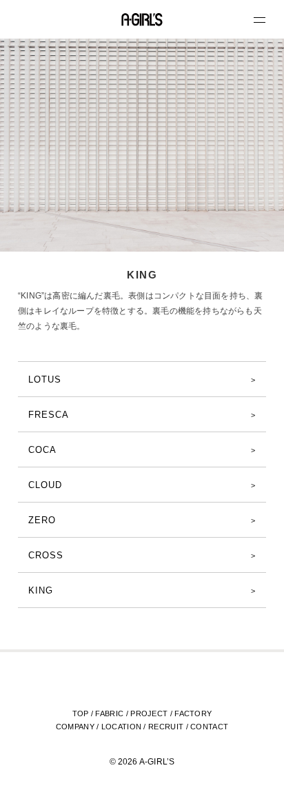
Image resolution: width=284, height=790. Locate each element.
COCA (42, 450)
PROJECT (149, 713)
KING (40, 590)
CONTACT (209, 726)
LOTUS (44, 379)
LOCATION (121, 726)
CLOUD (45, 485)
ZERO (42, 520)
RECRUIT (165, 726)
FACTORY (193, 713)
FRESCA (48, 414)
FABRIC (109, 713)
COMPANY (75, 726)
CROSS (45, 555)
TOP (80, 713)
